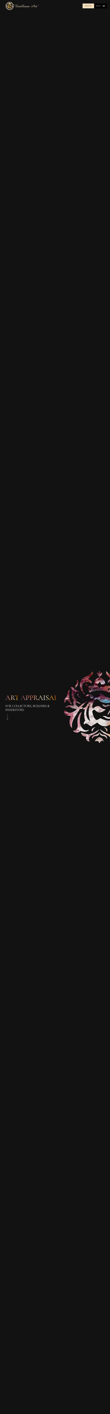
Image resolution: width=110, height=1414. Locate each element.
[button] (100, 6)
